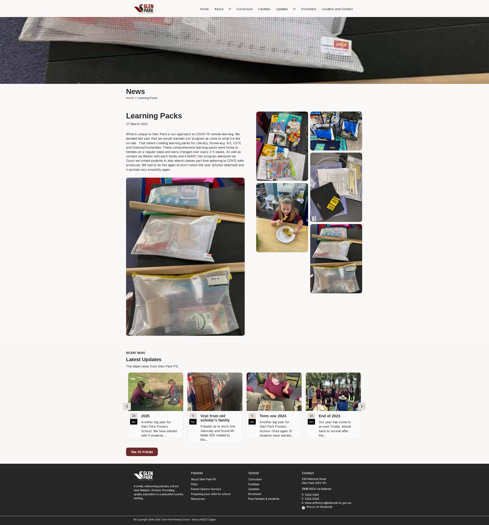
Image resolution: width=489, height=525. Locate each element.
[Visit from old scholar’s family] (155, 408)
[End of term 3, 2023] (333, 406)
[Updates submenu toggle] (294, 9)
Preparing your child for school (210, 494)
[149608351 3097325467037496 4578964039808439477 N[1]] (336, 187)
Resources (198, 498)
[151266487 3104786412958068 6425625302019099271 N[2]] (336, 258)
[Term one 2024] (214, 406)
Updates (282, 9)
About (218, 9)
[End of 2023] (274, 406)
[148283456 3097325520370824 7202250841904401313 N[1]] (336, 131)
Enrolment (308, 9)
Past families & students (263, 498)
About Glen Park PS (203, 479)
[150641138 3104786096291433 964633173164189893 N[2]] (282, 217)
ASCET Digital (208, 519)
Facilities (264, 9)
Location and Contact (337, 9)
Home (204, 9)
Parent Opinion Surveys (206, 489)
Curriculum (244, 9)
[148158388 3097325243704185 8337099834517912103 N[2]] (282, 146)
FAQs (194, 484)
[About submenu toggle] (230, 9)
